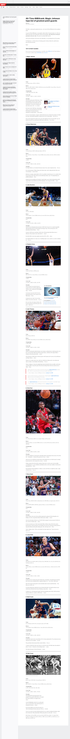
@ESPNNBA (39, 52)
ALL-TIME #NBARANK (50, 298)
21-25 (55, 301)
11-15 (50, 301)
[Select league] (3, 2)
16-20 (52, 301)
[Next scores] (69, 2)
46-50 (55, 302)
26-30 (45, 302)
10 (48, 301)
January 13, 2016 (49, 372)
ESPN (3, 5)
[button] (66, 5)
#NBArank (50, 51)
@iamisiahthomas (53, 369)
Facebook (45, 52)
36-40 (50, 302)
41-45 (53, 302)
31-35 (48, 302)
